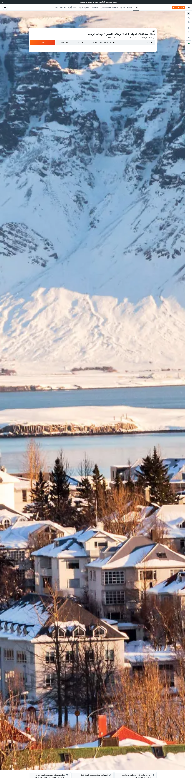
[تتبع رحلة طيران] (188, 32)
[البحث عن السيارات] (188, 22)
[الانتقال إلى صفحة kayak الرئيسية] (178, 7)
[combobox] (148, 38)
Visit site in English (86, 2)
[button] (2, 2)
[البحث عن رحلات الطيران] (188, 14)
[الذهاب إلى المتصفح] (188, 28)
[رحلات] (188, 38)
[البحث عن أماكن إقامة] (188, 18)
